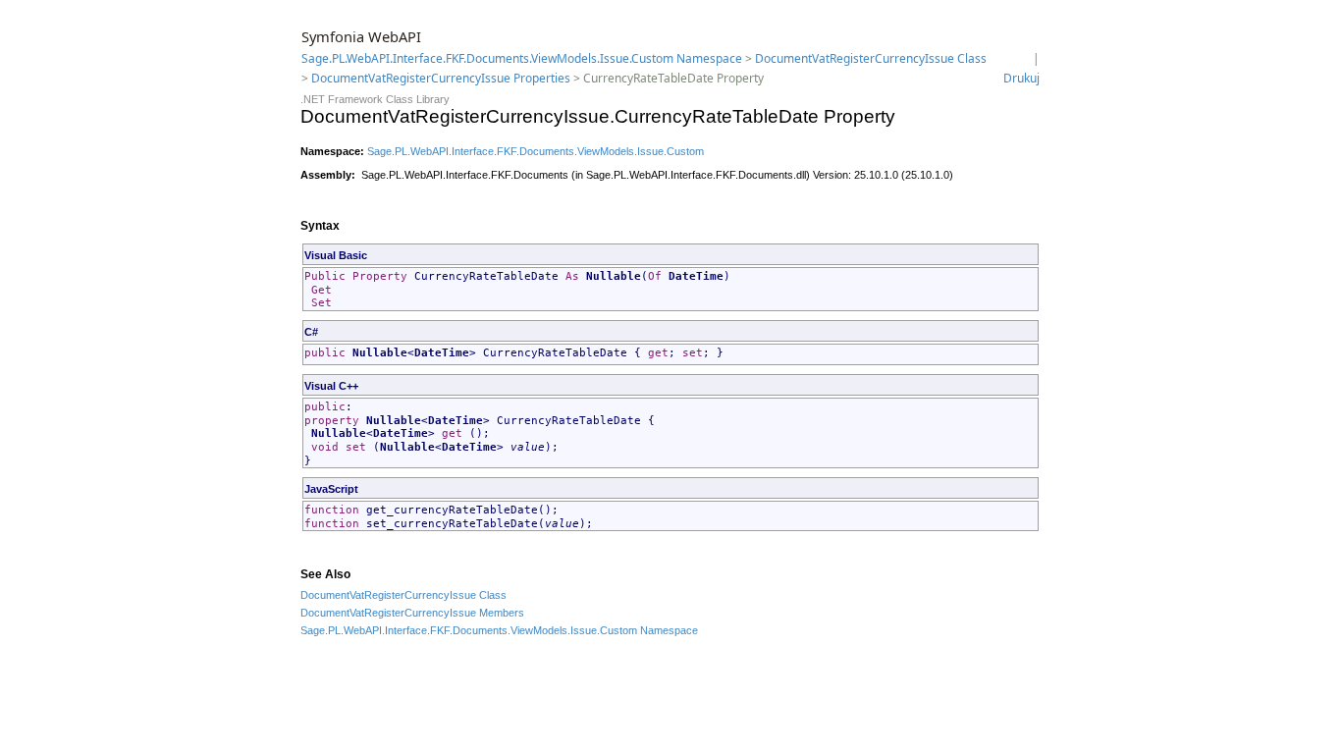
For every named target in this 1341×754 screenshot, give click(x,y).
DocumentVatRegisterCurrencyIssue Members (412, 613)
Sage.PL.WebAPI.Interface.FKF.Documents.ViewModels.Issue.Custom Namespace (521, 58)
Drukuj (1021, 78)
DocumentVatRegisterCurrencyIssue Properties (440, 78)
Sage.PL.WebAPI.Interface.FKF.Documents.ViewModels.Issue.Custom (535, 151)
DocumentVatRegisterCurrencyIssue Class (871, 58)
